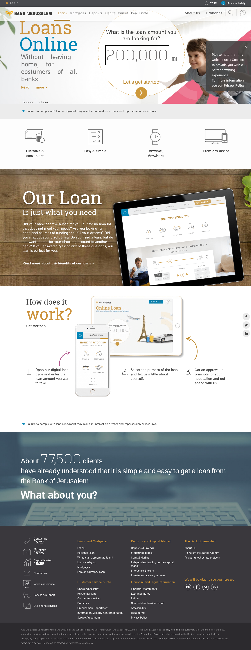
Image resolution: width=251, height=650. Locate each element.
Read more (32, 87)
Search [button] (230, 13)
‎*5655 (39, 563)
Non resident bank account (147, 603)
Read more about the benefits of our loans (57, 263)
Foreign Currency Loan (91, 571)
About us (192, 13)
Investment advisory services (148, 575)
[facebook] (246, 316)
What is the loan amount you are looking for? (141, 35)
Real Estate (139, 13)
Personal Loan (86, 552)
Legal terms (138, 612)
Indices (135, 598)
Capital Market (116, 13)
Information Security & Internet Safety (100, 612)
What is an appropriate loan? (95, 557)
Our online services (45, 605)
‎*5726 (39, 552)
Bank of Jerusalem (29, 12)
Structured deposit (142, 552)
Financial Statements (144, 588)
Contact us (40, 573)
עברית (213, 3)
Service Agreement (88, 617)
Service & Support (44, 594)
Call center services (89, 598)
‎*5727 (39, 541)
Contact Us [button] (242, 12)
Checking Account (88, 588)
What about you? (59, 495)
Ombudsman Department (92, 608)
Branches (214, 13)
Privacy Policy (139, 617)
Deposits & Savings (142, 548)
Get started (34, 326)
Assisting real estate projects (202, 557)
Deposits (95, 13)
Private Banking (86, 593)
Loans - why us (86, 562)
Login (14, 3)
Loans (62, 13)
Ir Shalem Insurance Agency (202, 552)
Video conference (44, 584)
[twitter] (246, 325)
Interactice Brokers (142, 570)
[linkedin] (246, 333)
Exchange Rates (140, 593)
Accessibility (236, 3)
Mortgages (78, 13)
